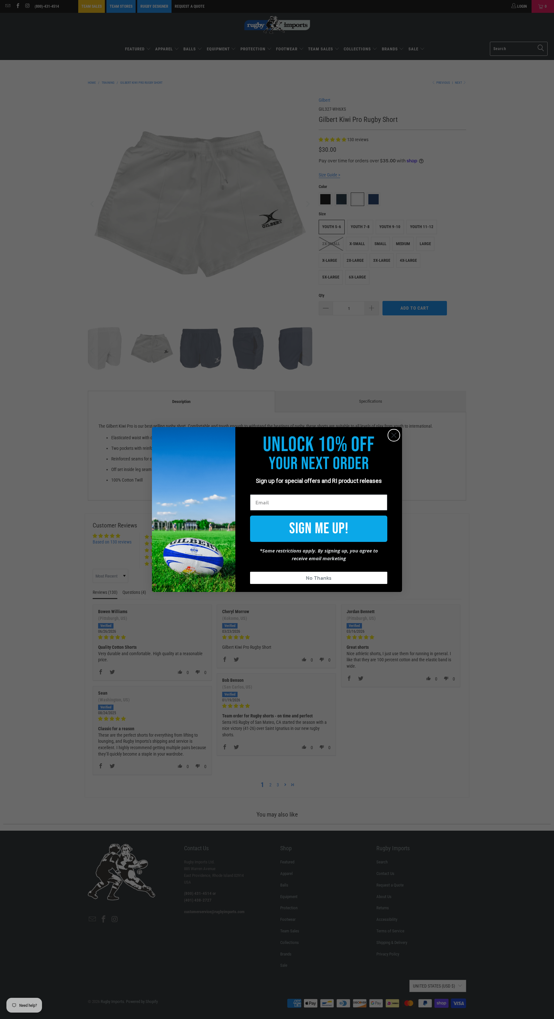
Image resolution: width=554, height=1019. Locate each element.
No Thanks (319, 578)
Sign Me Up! (318, 528)
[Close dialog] (393, 435)
